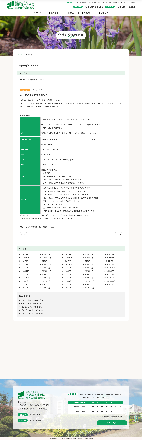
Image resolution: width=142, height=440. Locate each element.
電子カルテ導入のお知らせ (31, 303)
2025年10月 (68, 257)
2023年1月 (89, 274)
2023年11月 (25, 271)
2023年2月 (67, 274)
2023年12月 (111, 267)
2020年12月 (89, 284)
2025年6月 (24, 261)
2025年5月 (46, 261)
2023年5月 (110, 271)
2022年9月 (46, 277)
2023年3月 (46, 274)
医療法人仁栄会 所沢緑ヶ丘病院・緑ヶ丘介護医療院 (68, 438)
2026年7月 (24, 254)
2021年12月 (89, 281)
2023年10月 (46, 271)
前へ (24, 234)
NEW (23, 80)
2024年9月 (89, 264)
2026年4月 (67, 254)
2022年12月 (111, 274)
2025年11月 (46, 257)
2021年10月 (25, 284)
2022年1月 (67, 281)
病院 (42, 80)
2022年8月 (67, 277)
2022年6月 (110, 277)
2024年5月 (24, 267)
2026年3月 (89, 254)
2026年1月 (110, 254)
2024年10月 (68, 264)
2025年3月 (89, 261)
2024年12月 (46, 264)
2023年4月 (24, 274)
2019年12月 (89, 288)
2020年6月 (24, 288)
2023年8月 (89, 271)
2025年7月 (110, 257)
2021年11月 (111, 281)
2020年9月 (110, 284)
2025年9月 (89, 257)
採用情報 (88, 13)
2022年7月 (89, 277)
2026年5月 (46, 254)
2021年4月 (67, 284)
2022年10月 (25, 277)
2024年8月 (110, 264)
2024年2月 (89, 267)
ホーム (39, 13)
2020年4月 (46, 288)
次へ (118, 234)
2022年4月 (24, 281)
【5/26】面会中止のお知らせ (32, 310)
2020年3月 (67, 288)
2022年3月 (46, 281)
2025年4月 (67, 261)
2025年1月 (24, 264)
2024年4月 (46, 267)
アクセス (104, 13)
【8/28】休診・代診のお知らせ (33, 300)
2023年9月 (67, 271)
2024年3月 (67, 267)
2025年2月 (110, 261)
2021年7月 (46, 284)
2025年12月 (25, 257)
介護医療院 (33, 80)
